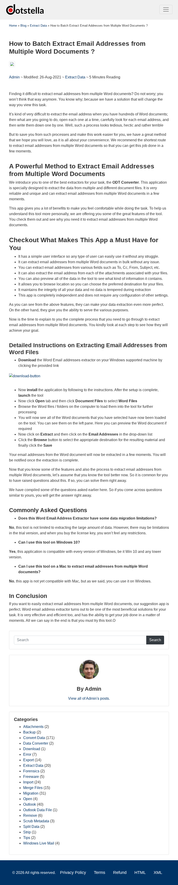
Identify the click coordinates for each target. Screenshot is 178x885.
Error (27, 754)
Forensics (31, 771)
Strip (27, 832)
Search (155, 640)
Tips (26, 838)
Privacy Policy (73, 872)
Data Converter (35, 743)
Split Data (31, 827)
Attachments (33, 727)
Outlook (29, 804)
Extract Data (75, 77)
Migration (30, 793)
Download (31, 749)
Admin (15, 77)
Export (28, 760)
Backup (29, 732)
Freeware (31, 777)
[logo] (25, 9)
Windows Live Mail (38, 843)
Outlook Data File (37, 810)
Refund (120, 872)
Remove (30, 815)
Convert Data (34, 738)
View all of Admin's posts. (89, 698)
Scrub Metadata (36, 821)
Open (27, 799)
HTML (140, 872)
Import (28, 782)
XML (158, 872)
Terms (99, 872)
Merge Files (33, 788)
